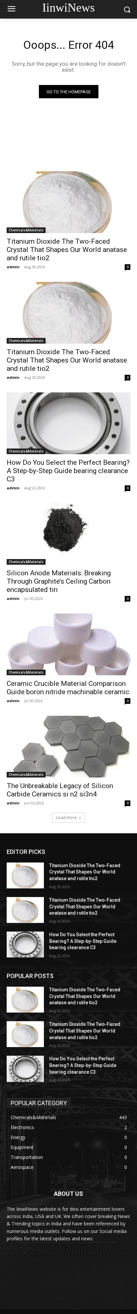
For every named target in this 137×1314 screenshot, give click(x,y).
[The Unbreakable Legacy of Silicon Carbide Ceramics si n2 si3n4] (68, 747)
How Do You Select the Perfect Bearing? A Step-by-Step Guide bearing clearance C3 (68, 470)
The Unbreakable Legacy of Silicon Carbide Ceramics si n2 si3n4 (60, 790)
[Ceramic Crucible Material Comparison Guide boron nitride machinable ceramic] (68, 644)
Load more (66, 817)
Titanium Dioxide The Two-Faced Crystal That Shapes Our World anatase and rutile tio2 (67, 249)
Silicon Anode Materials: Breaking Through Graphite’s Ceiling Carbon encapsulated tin (59, 581)
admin (13, 266)
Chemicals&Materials (26, 230)
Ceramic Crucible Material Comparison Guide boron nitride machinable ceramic (68, 688)
